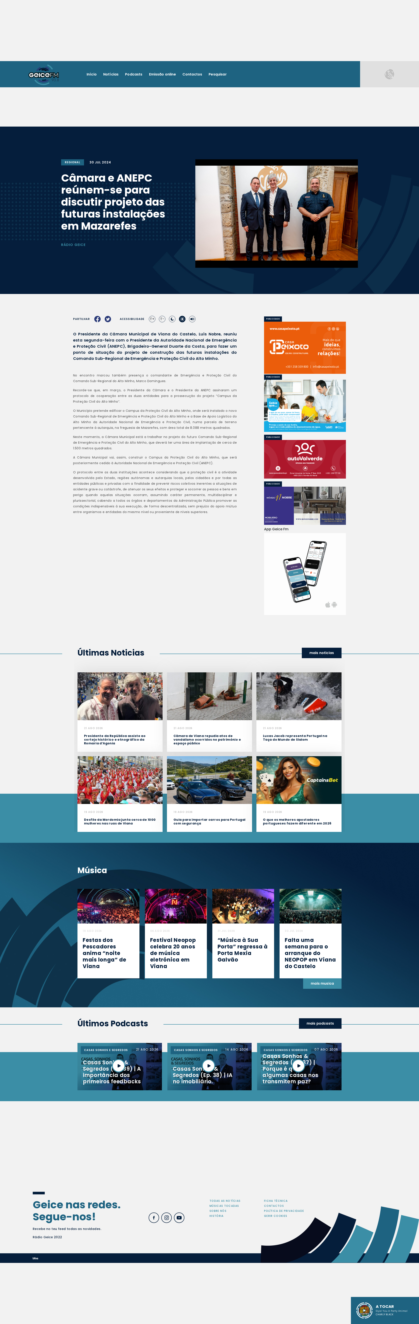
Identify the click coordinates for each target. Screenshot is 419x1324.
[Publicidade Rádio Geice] (389, 74)
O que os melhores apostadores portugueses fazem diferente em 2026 (297, 821)
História (217, 1216)
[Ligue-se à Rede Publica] (305, 406)
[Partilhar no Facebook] (97, 319)
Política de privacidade (284, 1211)
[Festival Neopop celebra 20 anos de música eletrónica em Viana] (176, 905)
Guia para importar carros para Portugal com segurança (209, 821)
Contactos (192, 74)
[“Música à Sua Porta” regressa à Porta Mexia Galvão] (243, 905)
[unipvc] (305, 459)
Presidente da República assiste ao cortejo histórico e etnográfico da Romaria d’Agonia (115, 739)
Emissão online (162, 74)
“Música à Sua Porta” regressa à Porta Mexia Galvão (243, 949)
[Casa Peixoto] (305, 348)
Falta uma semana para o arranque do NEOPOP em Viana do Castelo (310, 953)
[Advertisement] (209, 30)
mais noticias (321, 652)
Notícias (110, 74)
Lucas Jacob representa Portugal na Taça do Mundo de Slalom (295, 738)
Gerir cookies (275, 1216)
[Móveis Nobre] (305, 506)
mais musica (322, 983)
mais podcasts (320, 1023)
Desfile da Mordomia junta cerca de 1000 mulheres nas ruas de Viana (120, 821)
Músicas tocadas (224, 1206)
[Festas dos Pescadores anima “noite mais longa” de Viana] (108, 905)
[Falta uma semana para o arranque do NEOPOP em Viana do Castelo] (311, 905)
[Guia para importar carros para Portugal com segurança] (209, 779)
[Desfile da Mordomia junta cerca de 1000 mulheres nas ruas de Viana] (120, 779)
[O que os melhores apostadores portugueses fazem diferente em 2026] (299, 779)
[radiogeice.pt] (43, 74)
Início (92, 74)
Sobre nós (218, 1211)
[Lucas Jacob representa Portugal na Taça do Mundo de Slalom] (299, 696)
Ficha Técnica (276, 1201)
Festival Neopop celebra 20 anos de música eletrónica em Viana (173, 953)
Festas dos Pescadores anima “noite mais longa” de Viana (104, 953)
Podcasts (133, 74)
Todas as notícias (225, 1201)
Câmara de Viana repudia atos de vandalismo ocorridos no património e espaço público (207, 739)
